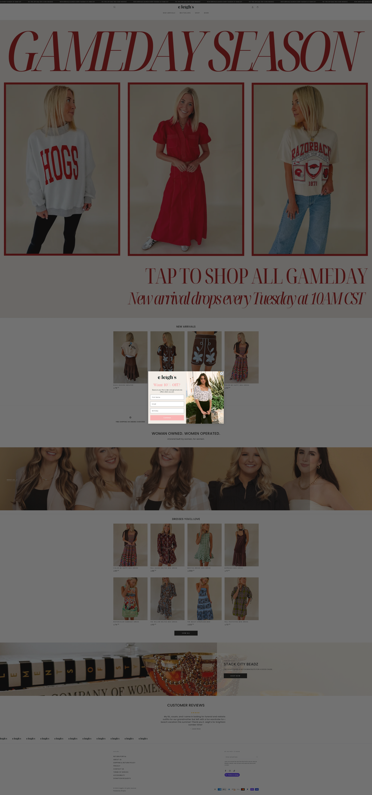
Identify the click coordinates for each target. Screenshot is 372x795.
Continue (167, 418)
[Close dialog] (221, 373)
